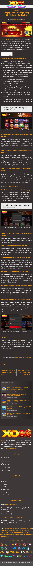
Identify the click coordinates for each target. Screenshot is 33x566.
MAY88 (7, 530)
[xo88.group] (16, 2)
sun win (26, 532)
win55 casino (29, 534)
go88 (23, 534)
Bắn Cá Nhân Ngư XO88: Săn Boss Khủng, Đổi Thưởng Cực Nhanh (18, 394)
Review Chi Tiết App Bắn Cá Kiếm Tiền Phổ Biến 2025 (18, 414)
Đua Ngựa (5, 484)
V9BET (15, 530)
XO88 (2, 440)
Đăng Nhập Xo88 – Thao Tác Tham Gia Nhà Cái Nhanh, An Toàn (25, 372)
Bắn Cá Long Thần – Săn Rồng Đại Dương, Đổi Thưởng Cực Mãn (18, 401)
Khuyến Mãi (6, 495)
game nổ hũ (18, 534)
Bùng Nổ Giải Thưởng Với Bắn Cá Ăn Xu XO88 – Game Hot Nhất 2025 (17, 388)
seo (24, 19)
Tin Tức (5, 492)
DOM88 (24, 530)
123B (30, 528)
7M (27, 528)
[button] (2, 3)
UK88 (10, 530)
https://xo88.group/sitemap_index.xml (11, 517)
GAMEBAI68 (22, 528)
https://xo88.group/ (11, 448)
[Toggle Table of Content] (9, 54)
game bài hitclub (18, 532)
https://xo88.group (11, 504)
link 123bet (9, 532)
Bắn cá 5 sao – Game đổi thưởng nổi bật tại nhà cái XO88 (19, 407)
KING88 (12, 528)
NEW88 (7, 528)
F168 (16, 528)
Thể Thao (5, 487)
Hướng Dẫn (16, 10)
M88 (28, 530)
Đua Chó (5, 481)
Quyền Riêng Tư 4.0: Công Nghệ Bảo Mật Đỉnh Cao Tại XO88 (8, 372)
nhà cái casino (5, 536)
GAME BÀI (3, 532)
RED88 (2, 530)
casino (4, 479)
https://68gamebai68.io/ (7, 534)
